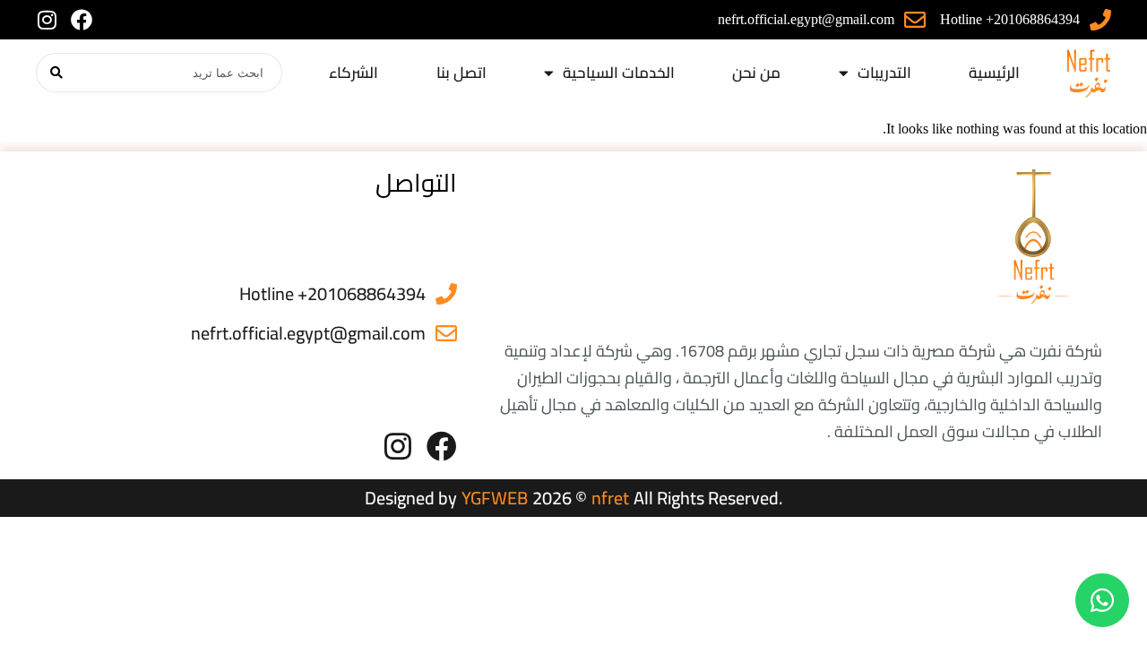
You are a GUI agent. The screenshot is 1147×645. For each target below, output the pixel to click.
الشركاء (353, 73)
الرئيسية (994, 73)
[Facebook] (81, 19)
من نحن (756, 73)
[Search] (56, 72)
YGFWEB (494, 497)
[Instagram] (46, 19)
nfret (610, 497)
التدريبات (884, 73)
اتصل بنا (461, 73)
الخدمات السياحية (619, 73)
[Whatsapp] (1102, 600)
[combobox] (179, 72)
